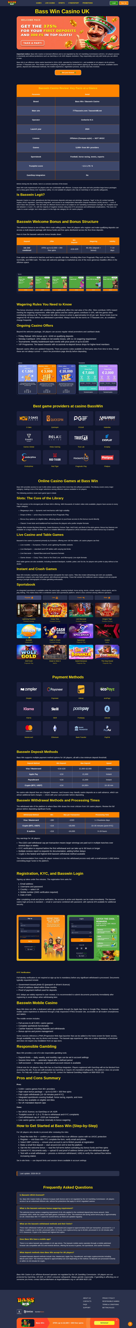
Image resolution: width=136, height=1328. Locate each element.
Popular (27, 597)
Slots (105, 597)
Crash (79, 597)
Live (53, 597)
